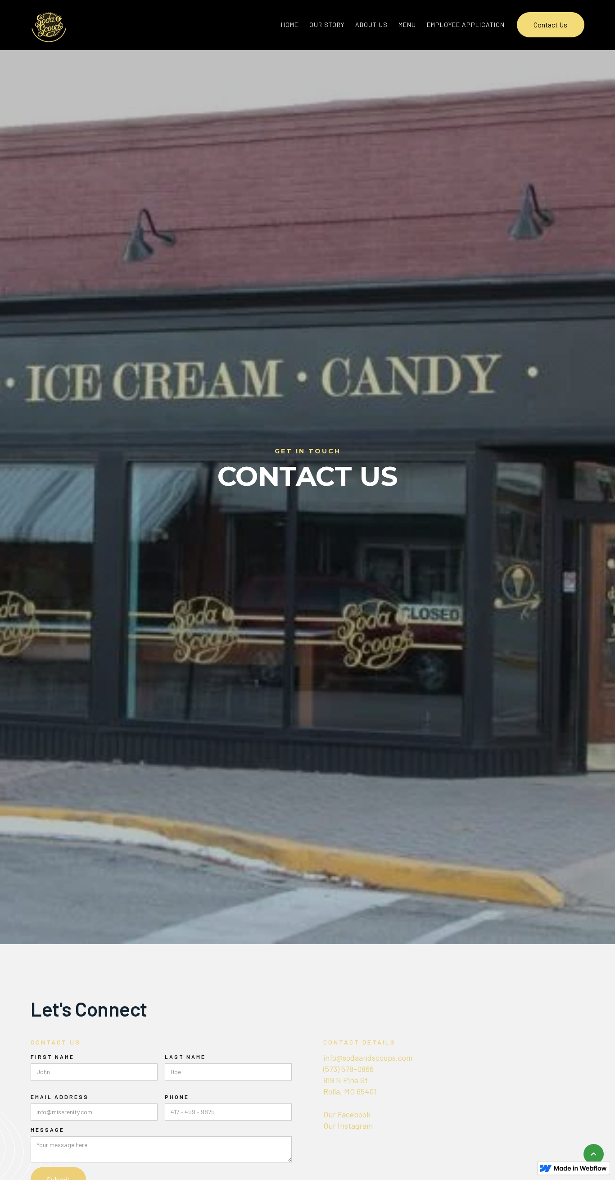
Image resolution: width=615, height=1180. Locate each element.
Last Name (185, 1056)
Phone (177, 1097)
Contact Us (550, 24)
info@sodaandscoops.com (367, 1057)
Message (47, 1129)
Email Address (60, 1097)
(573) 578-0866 (348, 1069)
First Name (52, 1056)
